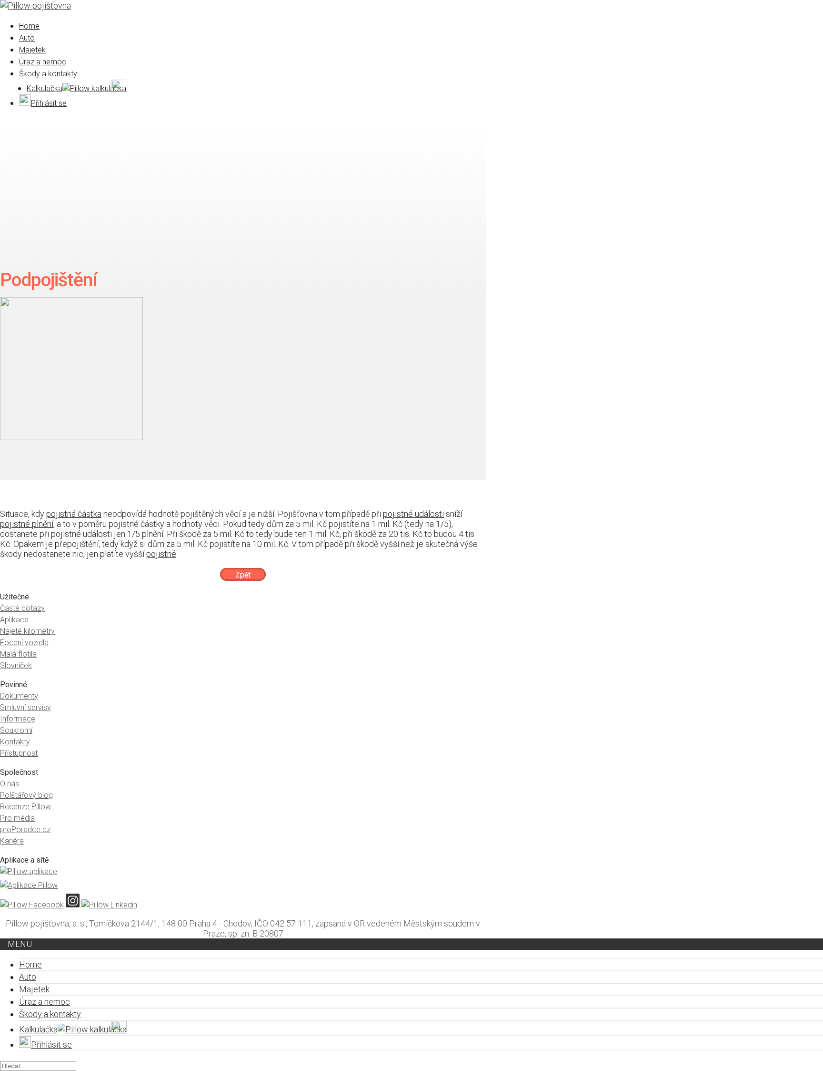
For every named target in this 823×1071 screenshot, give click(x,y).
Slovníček (16, 665)
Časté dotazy (22, 608)
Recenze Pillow (25, 806)
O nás (9, 783)
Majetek (32, 49)
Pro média (17, 818)
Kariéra (12, 840)
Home (29, 26)
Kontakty (15, 741)
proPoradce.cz (25, 829)
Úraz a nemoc (42, 61)
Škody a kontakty (48, 73)
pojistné (161, 554)
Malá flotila (18, 654)
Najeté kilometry (27, 631)
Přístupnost (19, 753)
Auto (27, 37)
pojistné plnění (26, 524)
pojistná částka (73, 514)
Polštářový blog (26, 795)
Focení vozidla (24, 642)
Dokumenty (19, 695)
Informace (17, 718)
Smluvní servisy (25, 707)
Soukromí (16, 730)
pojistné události (413, 514)
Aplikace (14, 619)
